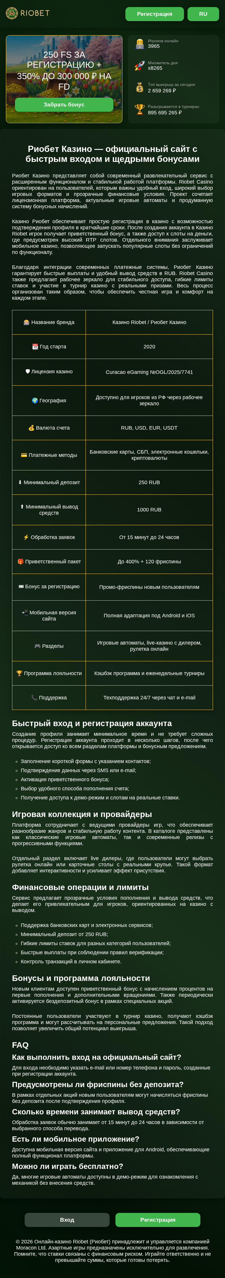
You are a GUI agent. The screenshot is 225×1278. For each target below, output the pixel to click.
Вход (67, 1220)
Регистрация (155, 14)
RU (203, 14)
